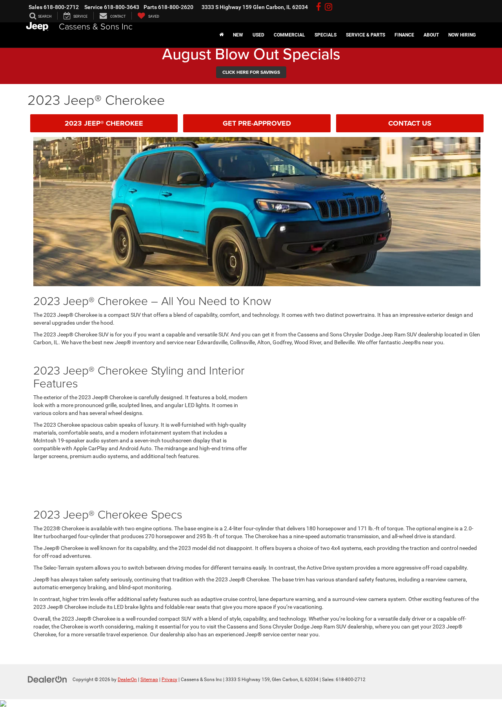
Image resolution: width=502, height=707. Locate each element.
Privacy (169, 679)
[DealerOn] (47, 679)
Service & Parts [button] (365, 35)
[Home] (221, 34)
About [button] (431, 35)
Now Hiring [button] (462, 35)
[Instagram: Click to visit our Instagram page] (328, 7)
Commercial (289, 35)
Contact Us (409, 123)
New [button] (238, 35)
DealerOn (127, 679)
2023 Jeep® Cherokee (104, 123)
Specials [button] (325, 35)
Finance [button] (404, 35)
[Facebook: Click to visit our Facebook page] (318, 7)
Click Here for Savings (251, 72)
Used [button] (258, 35)
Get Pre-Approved (257, 123)
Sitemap (149, 679)
